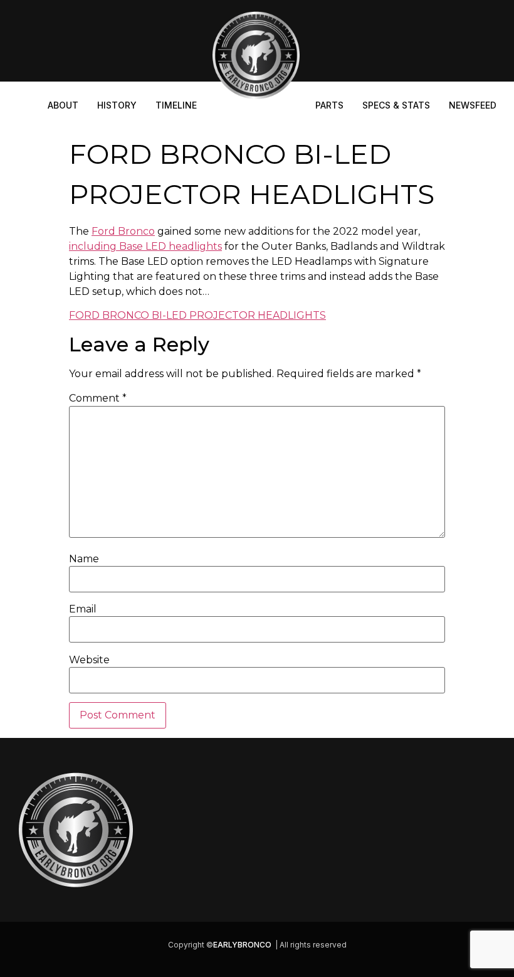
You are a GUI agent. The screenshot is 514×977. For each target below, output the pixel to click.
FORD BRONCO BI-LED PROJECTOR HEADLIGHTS (197, 315)
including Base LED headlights (145, 246)
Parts (329, 105)
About (63, 105)
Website (89, 660)
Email (83, 609)
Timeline (176, 105)
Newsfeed (472, 105)
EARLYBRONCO (242, 944)
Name (84, 559)
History (117, 105)
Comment (98, 398)
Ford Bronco (123, 231)
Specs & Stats (396, 105)
